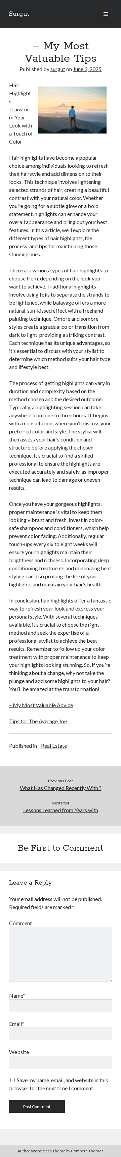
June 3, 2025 (87, 69)
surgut (57, 69)
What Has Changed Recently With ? (61, 788)
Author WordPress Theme (41, 1150)
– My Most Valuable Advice (41, 705)
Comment (20, 923)
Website (19, 1052)
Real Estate (54, 745)
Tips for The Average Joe (38, 721)
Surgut (19, 14)
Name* (17, 995)
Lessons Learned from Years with (60, 810)
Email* (16, 1023)
